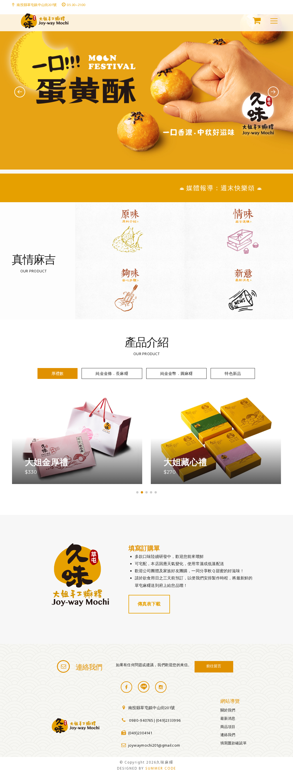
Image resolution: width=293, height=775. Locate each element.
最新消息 (227, 718)
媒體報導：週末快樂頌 (202, 188)
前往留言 (213, 666)
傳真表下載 (149, 604)
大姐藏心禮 (185, 462)
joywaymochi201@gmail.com (154, 745)
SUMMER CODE (160, 769)
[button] (137, 492)
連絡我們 (227, 735)
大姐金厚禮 (46, 462)
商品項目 (227, 727)
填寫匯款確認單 (233, 743)
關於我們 (227, 710)
